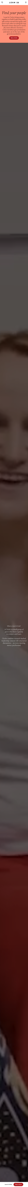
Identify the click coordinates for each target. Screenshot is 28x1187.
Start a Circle (14, 38)
